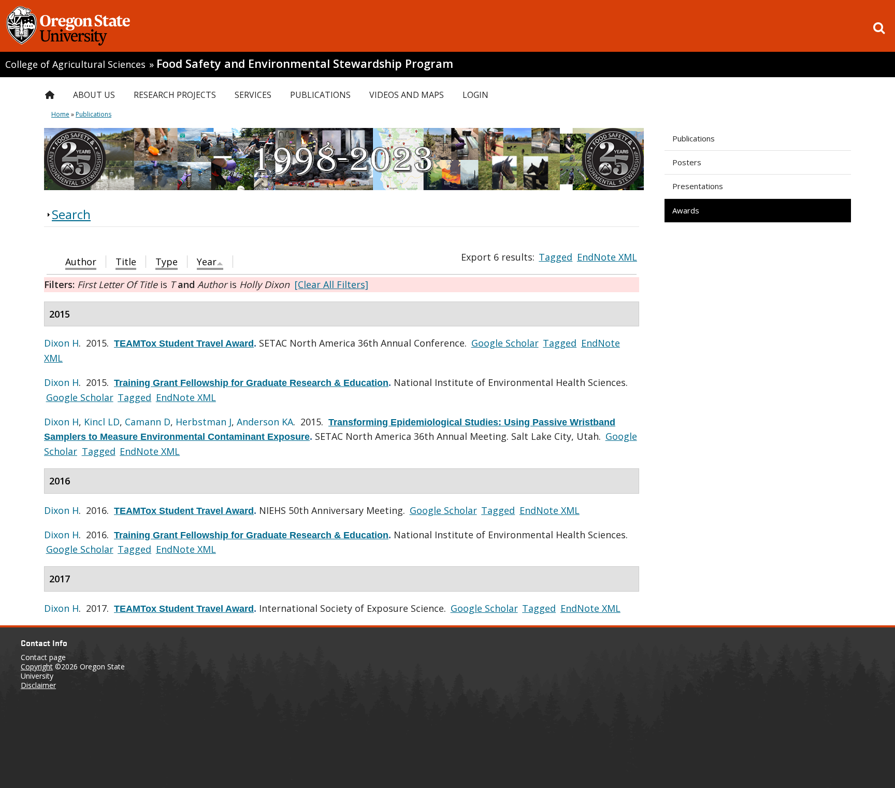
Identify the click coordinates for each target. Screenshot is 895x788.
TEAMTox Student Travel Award (184, 343)
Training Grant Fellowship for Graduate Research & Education (251, 383)
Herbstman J (204, 422)
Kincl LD (102, 422)
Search (71, 214)
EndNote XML (607, 257)
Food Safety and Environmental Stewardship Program (304, 63)
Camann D (147, 422)
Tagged (555, 257)
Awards (685, 210)
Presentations (697, 186)
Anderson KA (265, 422)
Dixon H (61, 343)
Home (60, 114)
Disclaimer (38, 685)
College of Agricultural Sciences (75, 64)
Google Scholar (505, 343)
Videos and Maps (406, 95)
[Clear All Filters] (331, 284)
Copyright (37, 666)
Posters (686, 162)
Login (475, 95)
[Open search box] (879, 28)
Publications (693, 138)
